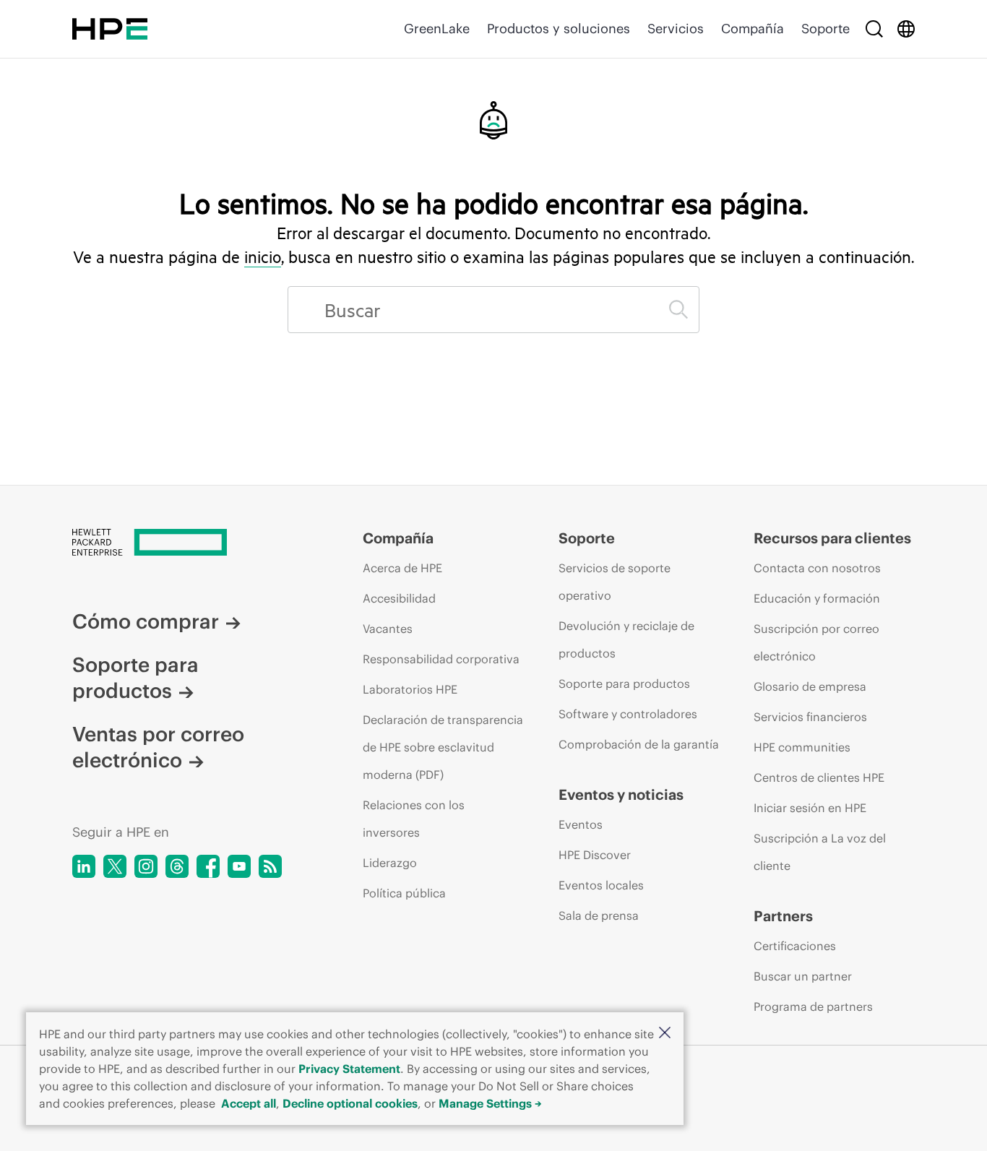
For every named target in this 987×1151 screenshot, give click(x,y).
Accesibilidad (399, 598)
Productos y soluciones (558, 28)
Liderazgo (390, 862)
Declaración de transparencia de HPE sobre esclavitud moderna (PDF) (443, 747)
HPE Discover (595, 855)
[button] (665, 1033)
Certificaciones (795, 946)
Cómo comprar (145, 621)
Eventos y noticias (621, 794)
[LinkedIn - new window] (83, 866)
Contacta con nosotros (817, 568)
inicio (262, 256)
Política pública (404, 893)
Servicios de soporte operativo (615, 582)
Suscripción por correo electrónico (816, 642)
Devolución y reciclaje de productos (626, 639)
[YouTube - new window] (239, 866)
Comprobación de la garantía (639, 744)
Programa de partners (813, 1006)
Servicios (675, 28)
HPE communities (802, 747)
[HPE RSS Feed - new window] (270, 866)
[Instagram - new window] (146, 866)
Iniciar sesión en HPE (810, 808)
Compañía (752, 28)
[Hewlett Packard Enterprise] (109, 28)
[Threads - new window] (177, 866)
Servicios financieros (810, 717)
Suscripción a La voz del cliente (820, 852)
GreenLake (437, 28)
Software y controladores (628, 714)
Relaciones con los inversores (414, 819)
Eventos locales (601, 885)
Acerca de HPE (402, 568)
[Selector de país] (906, 28)
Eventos (581, 824)
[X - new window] (114, 866)
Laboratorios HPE (410, 689)
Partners (783, 916)
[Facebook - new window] (208, 866)
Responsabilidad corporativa (441, 659)
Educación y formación (817, 598)
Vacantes (388, 628)
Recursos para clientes (832, 538)
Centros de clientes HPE (819, 777)
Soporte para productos (135, 678)
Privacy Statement (349, 1068)
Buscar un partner (803, 976)
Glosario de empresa (810, 686)
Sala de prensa (599, 915)
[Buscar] (874, 28)
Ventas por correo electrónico (158, 747)
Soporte (825, 28)
